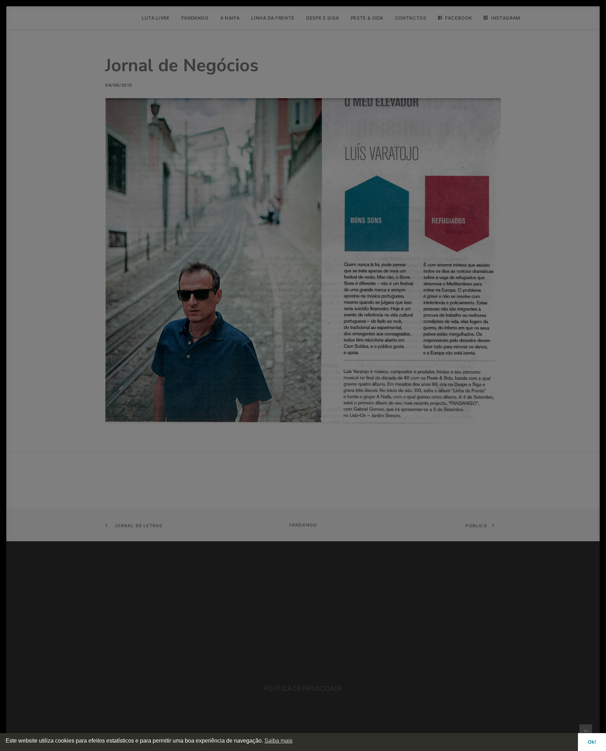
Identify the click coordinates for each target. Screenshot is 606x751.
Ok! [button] (592, 742)
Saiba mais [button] (278, 741)
